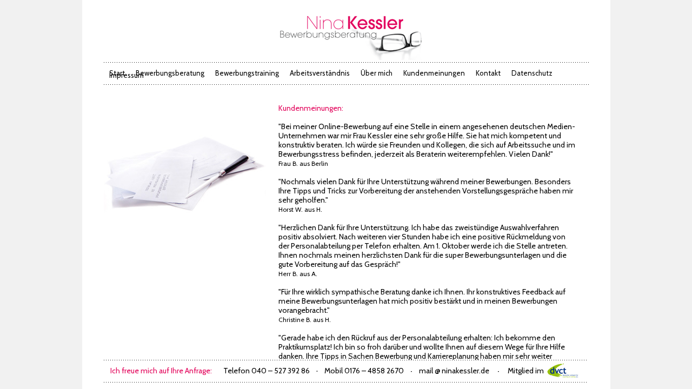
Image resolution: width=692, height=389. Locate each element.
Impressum (126, 75)
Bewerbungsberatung (170, 73)
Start (117, 73)
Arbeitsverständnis (320, 73)
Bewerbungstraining (247, 73)
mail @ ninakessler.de (454, 370)
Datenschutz (532, 73)
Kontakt (488, 73)
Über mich (376, 73)
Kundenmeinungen (434, 73)
